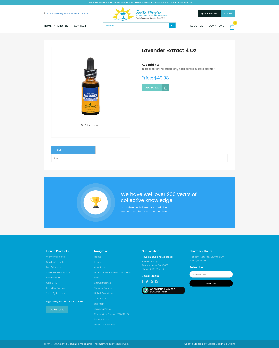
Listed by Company (57, 288)
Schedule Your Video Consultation (112, 272)
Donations (216, 26)
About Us (196, 26)
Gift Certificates (102, 282)
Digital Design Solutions (221, 343)
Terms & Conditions (104, 324)
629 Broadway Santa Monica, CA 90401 (68, 13)
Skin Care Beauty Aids (58, 272)
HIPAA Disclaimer (103, 293)
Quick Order (209, 13)
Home (48, 26)
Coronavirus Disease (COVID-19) (111, 314)
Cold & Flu (51, 282)
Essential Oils (53, 277)
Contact (80, 26)
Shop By (62, 26)
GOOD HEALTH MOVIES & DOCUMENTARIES (162, 290)
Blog (96, 277)
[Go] (172, 25)
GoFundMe (57, 309)
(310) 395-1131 (157, 269)
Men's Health (53, 267)
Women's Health (55, 256)
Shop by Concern (103, 288)
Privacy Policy (101, 319)
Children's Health (55, 262)
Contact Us (100, 298)
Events (97, 262)
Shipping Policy (102, 309)
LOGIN (228, 13)
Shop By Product (55, 293)
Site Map (99, 303)
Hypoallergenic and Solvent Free (64, 301)
